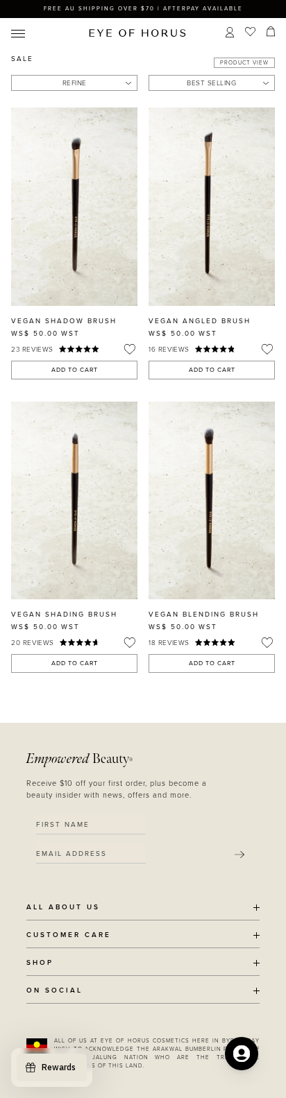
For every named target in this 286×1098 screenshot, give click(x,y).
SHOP (39, 963)
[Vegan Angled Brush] (212, 207)
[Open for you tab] (241, 1053)
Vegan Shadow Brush (64, 321)
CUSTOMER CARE (68, 935)
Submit (239, 854)
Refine (74, 83)
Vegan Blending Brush (204, 614)
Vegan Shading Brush (64, 614)
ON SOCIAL (54, 991)
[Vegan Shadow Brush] (74, 207)
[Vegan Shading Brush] (74, 501)
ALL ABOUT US (63, 907)
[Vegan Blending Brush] (212, 501)
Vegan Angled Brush (200, 321)
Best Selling (211, 83)
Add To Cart (74, 370)
